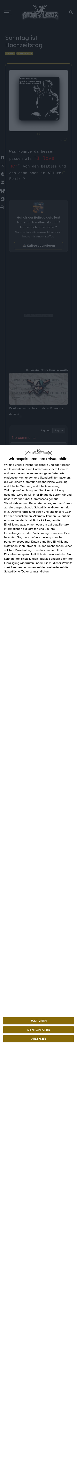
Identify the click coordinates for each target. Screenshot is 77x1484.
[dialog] (38, 964)
